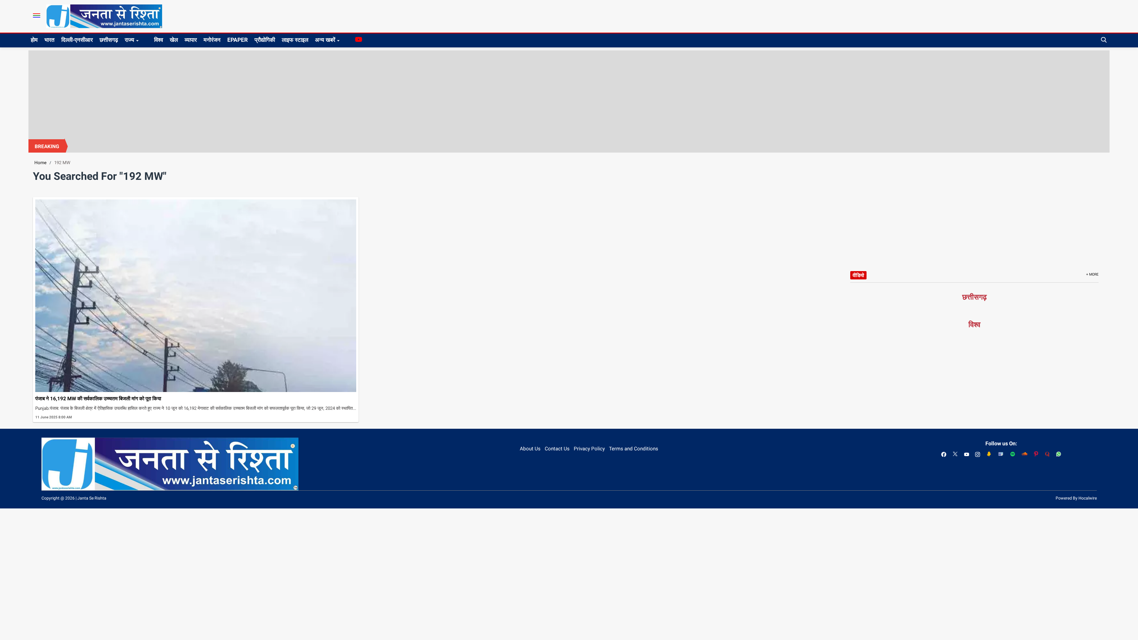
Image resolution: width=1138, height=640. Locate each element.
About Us (530, 449)
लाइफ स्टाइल (295, 39)
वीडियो (858, 275)
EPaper (237, 39)
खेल (174, 39)
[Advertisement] (569, 94)
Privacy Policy (589, 449)
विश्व (158, 39)
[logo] (104, 16)
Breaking (47, 146)
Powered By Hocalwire (1076, 498)
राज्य (129, 39)
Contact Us (557, 449)
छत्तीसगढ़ (109, 39)
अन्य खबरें (325, 39)
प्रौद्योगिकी (265, 39)
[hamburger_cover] (36, 15)
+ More (1092, 274)
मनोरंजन (212, 39)
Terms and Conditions (633, 449)
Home (40, 162)
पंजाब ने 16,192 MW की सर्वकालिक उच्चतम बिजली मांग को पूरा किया (98, 398)
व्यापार (191, 39)
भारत (49, 39)
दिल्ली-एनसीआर (77, 39)
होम (34, 39)
